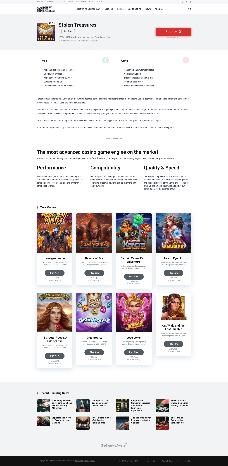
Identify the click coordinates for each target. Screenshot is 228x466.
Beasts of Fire (94, 258)
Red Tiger (68, 31)
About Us (98, 2)
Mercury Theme (89, 461)
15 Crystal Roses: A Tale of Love (54, 339)
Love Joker (134, 337)
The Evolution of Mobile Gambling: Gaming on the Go (179, 403)
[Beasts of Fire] (94, 252)
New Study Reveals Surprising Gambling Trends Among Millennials (62, 404)
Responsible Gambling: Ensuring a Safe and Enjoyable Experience (140, 405)
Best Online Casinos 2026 (46, 2)
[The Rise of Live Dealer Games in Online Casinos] (83, 411)
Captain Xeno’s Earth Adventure (133, 260)
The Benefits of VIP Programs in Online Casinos (141, 420)
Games (70, 2)
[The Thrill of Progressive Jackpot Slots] (162, 429)
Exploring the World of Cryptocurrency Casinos (61, 420)
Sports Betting (81, 2)
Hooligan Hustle (54, 258)
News (91, 2)
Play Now (172, 31)
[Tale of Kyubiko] (173, 252)
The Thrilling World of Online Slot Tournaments (101, 420)
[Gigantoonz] (94, 331)
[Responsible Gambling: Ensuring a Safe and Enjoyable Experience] (122, 411)
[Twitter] (186, 2)
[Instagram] (190, 2)
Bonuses (62, 2)
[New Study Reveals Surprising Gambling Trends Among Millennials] (43, 411)
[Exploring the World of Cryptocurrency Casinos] (43, 425)
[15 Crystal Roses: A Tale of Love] (54, 331)
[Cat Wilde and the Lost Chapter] (173, 319)
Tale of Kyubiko (173, 258)
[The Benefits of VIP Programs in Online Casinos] (122, 429)
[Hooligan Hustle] (54, 252)
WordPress (79, 461)
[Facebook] (182, 2)
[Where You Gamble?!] (46, 8)
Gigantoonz (94, 337)
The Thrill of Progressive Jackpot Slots (177, 420)
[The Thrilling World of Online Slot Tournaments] (83, 429)
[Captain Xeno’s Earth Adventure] (134, 252)
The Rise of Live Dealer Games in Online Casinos (100, 403)
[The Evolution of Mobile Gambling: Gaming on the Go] (162, 411)
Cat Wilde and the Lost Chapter (173, 327)
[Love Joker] (134, 331)
